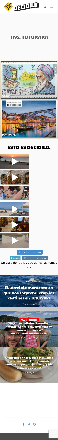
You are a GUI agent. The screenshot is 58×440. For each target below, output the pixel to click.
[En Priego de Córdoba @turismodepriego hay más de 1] (14, 177)
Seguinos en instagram (36, 258)
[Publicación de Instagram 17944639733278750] (14, 161)
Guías (4, 100)
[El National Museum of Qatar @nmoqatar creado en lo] (14, 240)
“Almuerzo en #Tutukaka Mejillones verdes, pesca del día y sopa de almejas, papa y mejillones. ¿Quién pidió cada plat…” (29, 363)
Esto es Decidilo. (29, 147)
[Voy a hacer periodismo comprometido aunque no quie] (14, 193)
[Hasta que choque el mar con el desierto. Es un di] (14, 209)
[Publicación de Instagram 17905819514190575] (14, 224)
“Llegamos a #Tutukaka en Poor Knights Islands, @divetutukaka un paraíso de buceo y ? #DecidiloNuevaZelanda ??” (29, 328)
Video (29, 281)
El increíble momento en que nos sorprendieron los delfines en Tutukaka (29, 293)
